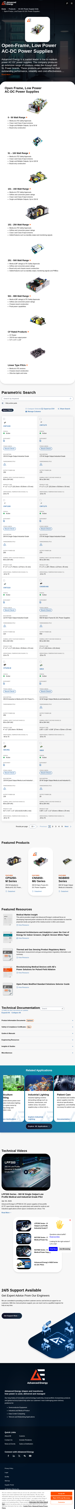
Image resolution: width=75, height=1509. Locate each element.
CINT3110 (6, 588)
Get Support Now (10, 1316)
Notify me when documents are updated (15, 1010)
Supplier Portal (9, 1485)
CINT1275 (43, 506)
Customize (61, 1502)
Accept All (61, 1493)
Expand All (6, 1013)
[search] (37, 399)
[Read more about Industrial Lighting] (39, 1083)
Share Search (65, 409)
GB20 (42, 750)
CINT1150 (6, 426)
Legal (6, 1472)
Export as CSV (49, 409)
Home (4, 9)
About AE (8, 1436)
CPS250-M (7, 668)
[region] (37, 1499)
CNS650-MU (44, 586)
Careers (22, 1436)
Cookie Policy (27, 1506)
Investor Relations (25, 1440)
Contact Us (8, 1440)
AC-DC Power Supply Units (28, 9)
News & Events (10, 1444)
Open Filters (7, 410)
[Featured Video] (26, 1172)
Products (12, 9)
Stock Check (9, 448)
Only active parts (11, 403)
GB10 (42, 669)
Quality (7, 1476)
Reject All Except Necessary (61, 1498)
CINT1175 (43, 425)
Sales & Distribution (26, 1444)
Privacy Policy (9, 1468)
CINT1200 (7, 506)
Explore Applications (38, 1126)
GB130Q (6, 750)
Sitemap (7, 1481)
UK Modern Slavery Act (12, 1489)
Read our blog (54, 1237)
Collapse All (16, 1013)
